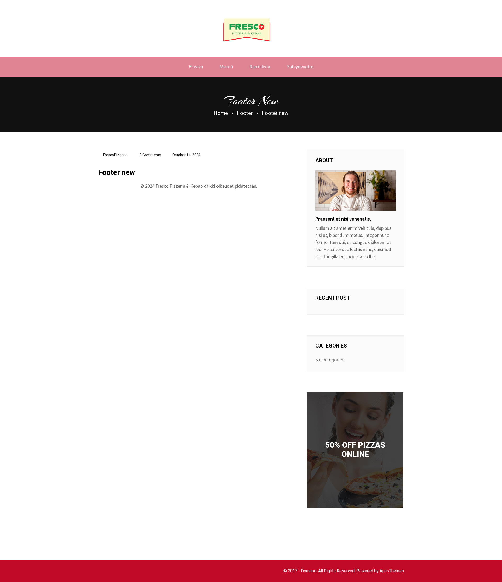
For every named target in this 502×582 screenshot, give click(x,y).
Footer (245, 113)
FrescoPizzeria (115, 155)
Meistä (226, 66)
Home (221, 113)
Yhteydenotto (300, 66)
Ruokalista (260, 66)
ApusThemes (392, 570)
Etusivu (196, 66)
